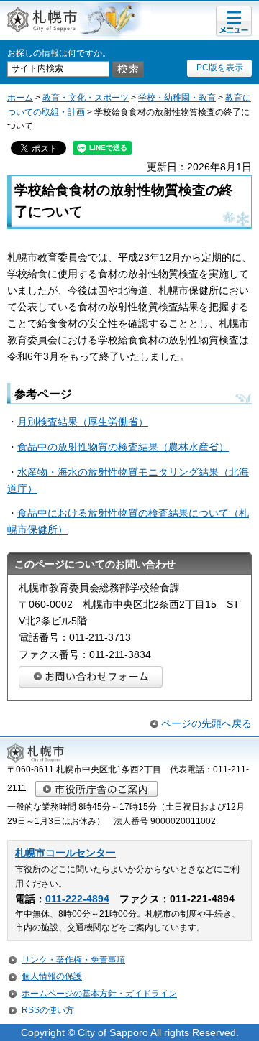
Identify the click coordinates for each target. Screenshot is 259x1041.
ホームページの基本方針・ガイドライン (99, 994)
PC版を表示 (219, 68)
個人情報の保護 (52, 976)
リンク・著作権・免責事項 (73, 960)
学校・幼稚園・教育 (177, 98)
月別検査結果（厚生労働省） (82, 421)
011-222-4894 (77, 899)
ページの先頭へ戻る (206, 723)
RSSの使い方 (48, 1010)
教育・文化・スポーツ (85, 98)
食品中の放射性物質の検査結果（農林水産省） (123, 447)
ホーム (20, 98)
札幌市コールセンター (65, 853)
